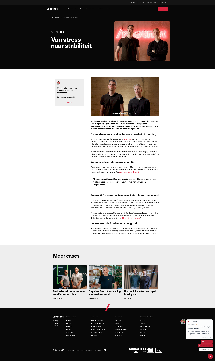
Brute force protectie (97, 323)
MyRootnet (143, 329)
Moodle (68, 329)
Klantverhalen (55, 17)
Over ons (118, 320)
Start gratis (163, 9)
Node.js (68, 323)
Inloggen (164, 2)
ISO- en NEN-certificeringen (130, 218)
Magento (69, 326)
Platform (118, 323)
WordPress (127, 139)
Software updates (96, 332)
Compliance (119, 326)
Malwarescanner (96, 326)
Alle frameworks (71, 335)
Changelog (143, 332)
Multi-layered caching (98, 329)
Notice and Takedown (74, 350)
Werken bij (118, 335)
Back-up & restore (97, 320)
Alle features (95, 335)
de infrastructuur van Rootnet (129, 172)
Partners (142, 323)
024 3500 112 (154, 2)
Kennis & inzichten (121, 329)
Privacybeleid (98, 350)
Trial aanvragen (145, 326)
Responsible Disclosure (87, 350)
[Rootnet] (52, 9)
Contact (132, 2)
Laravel (68, 320)
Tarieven (142, 320)
